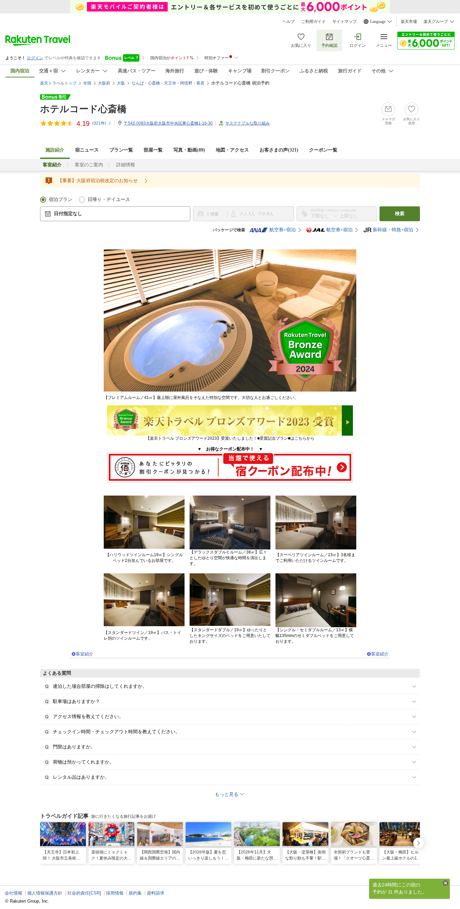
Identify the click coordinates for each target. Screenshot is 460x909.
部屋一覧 (153, 150)
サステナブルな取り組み (247, 123)
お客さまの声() (279, 150)
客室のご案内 (89, 164)
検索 (399, 213)
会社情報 (13, 893)
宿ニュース (87, 150)
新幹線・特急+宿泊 (393, 229)
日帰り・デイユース (109, 199)
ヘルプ (289, 21)
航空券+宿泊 (282, 229)
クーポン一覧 (323, 150)
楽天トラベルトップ (58, 83)
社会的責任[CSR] (84, 893)
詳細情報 (125, 164)
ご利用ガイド (313, 21)
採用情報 (115, 893)
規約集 (135, 893)
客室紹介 (84, 653)
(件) (99, 123)
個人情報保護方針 (44, 893)
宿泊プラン (60, 199)
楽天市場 (409, 21)
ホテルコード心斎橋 (83, 109)
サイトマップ (344, 21)
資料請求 (155, 893)
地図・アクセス (232, 150)
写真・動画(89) (189, 150)
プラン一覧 (121, 150)
